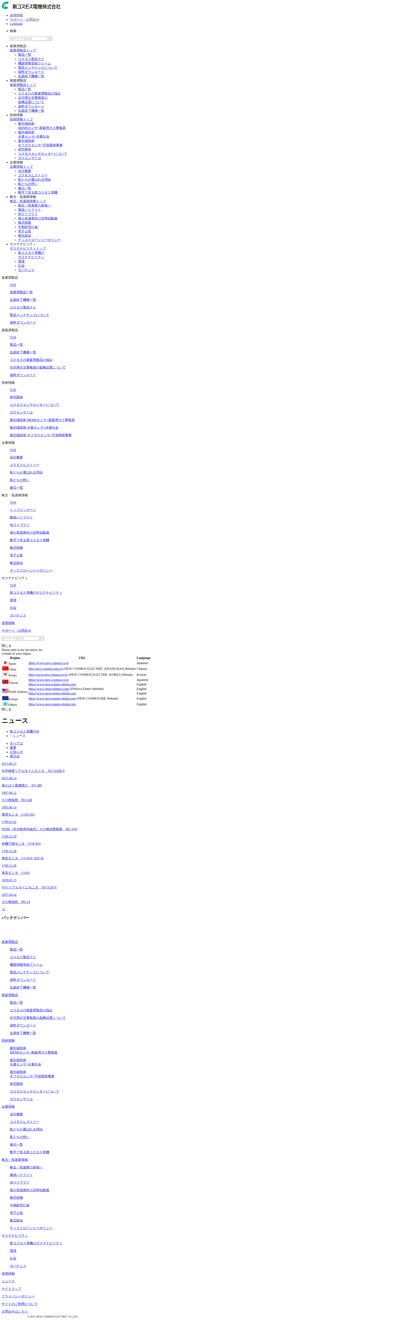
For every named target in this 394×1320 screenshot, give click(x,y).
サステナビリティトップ (28, 248)
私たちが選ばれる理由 (34, 179)
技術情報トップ (21, 119)
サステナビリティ (15, 1235)
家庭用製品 (10, 995)
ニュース (8, 1281)
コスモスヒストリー (33, 175)
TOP (13, 285)
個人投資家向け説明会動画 (37, 218)
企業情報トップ (21, 166)
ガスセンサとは (29, 158)
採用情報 (16, 15)
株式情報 (24, 222)
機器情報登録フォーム (34, 63)
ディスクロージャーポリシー (39, 240)
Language (16, 23)
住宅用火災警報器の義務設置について (38, 367)
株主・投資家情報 (15, 1159)
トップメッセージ (23, 510)
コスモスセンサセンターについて (42, 153)
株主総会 (24, 235)
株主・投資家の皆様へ (34, 205)
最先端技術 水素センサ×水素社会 (34, 427)
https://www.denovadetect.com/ (49, 689)
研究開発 (24, 149)
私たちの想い (28, 184)
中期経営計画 (28, 227)
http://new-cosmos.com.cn (45, 668)
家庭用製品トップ (23, 85)
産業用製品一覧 (21, 292)
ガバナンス (26, 270)
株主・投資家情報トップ (28, 201)
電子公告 (24, 231)
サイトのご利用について (20, 1304)
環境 (21, 261)
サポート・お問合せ (24, 19)
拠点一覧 (24, 188)
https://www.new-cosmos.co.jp (49, 663)
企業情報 (8, 1106)
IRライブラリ (28, 214)
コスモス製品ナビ (31, 59)
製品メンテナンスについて (37, 67)
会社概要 (24, 171)
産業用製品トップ (23, 50)
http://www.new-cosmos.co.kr (48, 674)
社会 (21, 265)
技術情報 (8, 1040)
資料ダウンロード (31, 72)
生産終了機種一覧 (31, 76)
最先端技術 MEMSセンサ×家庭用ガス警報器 (42, 420)
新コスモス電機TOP (24, 731)
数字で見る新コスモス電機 (37, 192)
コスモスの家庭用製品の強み (39, 93)
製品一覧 (24, 54)
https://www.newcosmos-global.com (52, 684)
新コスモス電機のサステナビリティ (36, 592)
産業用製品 (10, 942)
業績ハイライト (29, 209)
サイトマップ (11, 1288)
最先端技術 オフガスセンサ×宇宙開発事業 (41, 435)
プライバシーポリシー (18, 1296)
